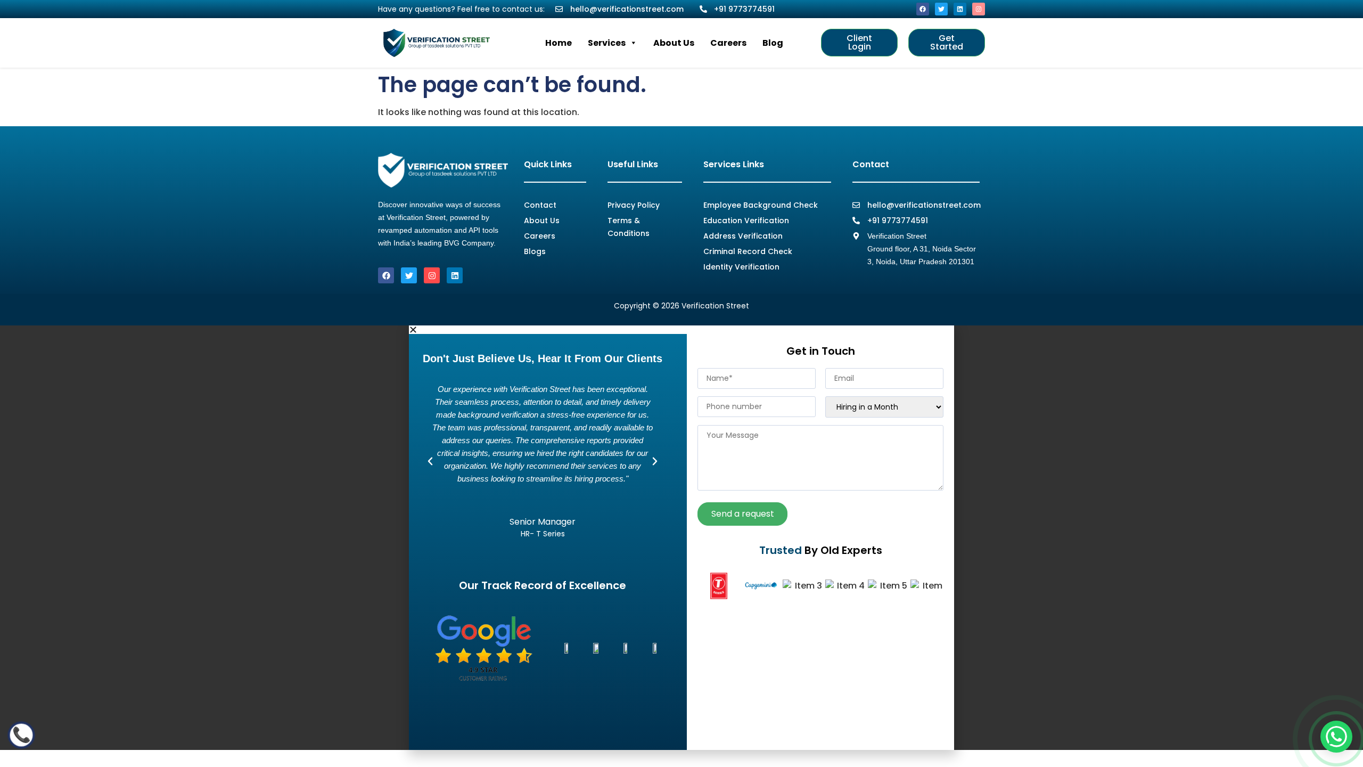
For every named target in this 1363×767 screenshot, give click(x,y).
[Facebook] (922, 9)
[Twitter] (941, 9)
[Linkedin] (960, 9)
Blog (772, 43)
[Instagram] (978, 9)
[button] (681, 329)
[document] (681, 537)
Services (607, 43)
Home (558, 43)
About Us (673, 43)
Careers (728, 43)
